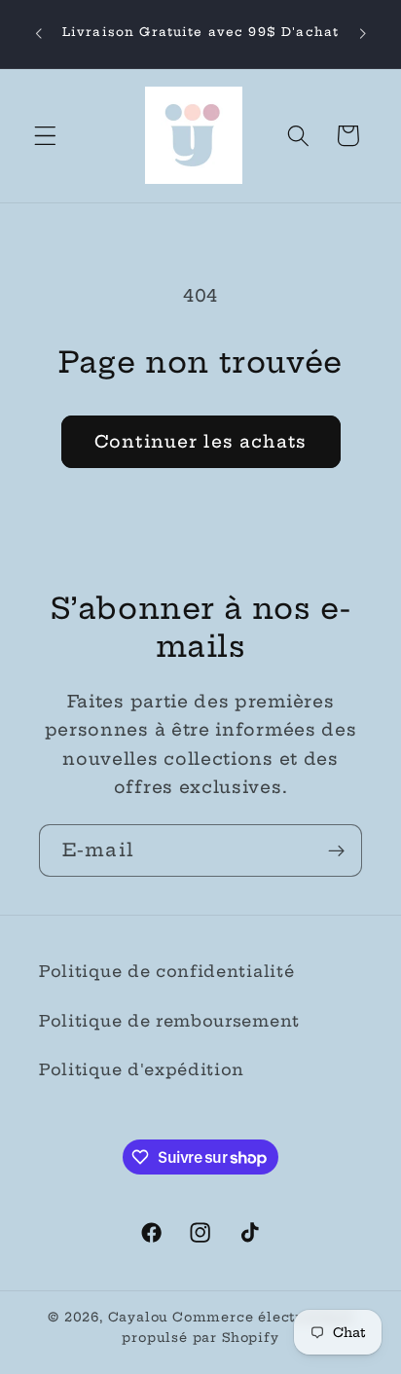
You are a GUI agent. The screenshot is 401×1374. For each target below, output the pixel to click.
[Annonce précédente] (38, 34)
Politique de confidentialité (166, 971)
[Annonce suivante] (363, 34)
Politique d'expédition (141, 1069)
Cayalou (138, 1317)
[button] (45, 136)
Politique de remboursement (169, 1020)
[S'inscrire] (336, 850)
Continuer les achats (200, 441)
